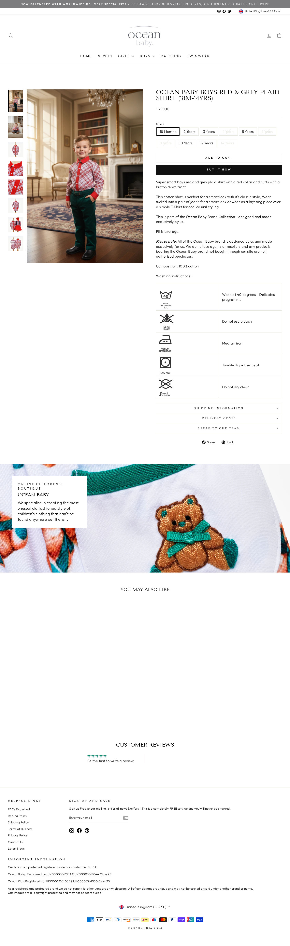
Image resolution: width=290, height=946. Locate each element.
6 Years (267, 131)
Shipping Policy (18, 822)
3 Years (209, 131)
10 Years (186, 143)
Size (160, 124)
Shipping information (219, 408)
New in (105, 56)
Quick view (40, 695)
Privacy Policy (18, 835)
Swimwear (198, 56)
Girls (124, 56)
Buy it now (219, 169)
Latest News (16, 848)
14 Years (227, 143)
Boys (146, 56)
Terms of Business (20, 829)
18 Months (168, 131)
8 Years (166, 143)
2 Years (190, 131)
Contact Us (15, 842)
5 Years (248, 131)
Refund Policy (17, 816)
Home (86, 56)
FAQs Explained (19, 809)
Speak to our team (219, 428)
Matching (171, 56)
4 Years (228, 131)
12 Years (206, 143)
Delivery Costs (219, 418)
